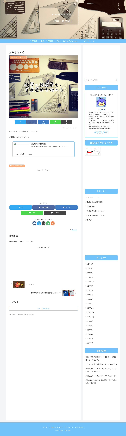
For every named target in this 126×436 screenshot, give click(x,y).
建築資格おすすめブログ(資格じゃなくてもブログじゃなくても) (101, 370)
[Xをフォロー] (39, 223)
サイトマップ (69, 427)
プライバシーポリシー (56, 427)
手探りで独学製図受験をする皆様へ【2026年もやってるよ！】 (101, 358)
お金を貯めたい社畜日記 (17, 165)
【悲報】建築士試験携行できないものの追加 (101, 364)
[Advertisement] (43, 185)
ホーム (45, 427)
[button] (66, 122)
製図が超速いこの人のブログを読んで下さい (101, 376)
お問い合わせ (79, 427)
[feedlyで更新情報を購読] (48, 223)
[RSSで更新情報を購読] (53, 223)
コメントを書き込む (43, 308)
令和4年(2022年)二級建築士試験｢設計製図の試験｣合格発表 (101, 381)
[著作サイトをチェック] (34, 223)
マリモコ (101, 110)
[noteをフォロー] (43, 223)
